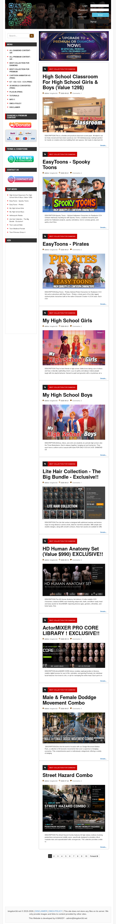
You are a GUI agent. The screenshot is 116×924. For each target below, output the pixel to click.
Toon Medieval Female (17, 228)
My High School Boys (16, 212)
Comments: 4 (77, 560)
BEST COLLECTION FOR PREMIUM (19, 70)
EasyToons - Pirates (16, 204)
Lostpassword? (82, 15)
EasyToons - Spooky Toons (19, 201)
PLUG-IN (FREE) (15, 91)
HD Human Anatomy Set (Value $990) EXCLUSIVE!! (73, 551)
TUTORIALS (14, 95)
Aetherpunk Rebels (16, 215)
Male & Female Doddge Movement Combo (69, 700)
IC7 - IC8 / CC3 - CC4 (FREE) (20, 81)
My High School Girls (16, 208)
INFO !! (12, 99)
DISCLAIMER (14, 107)
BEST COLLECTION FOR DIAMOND (19, 64)
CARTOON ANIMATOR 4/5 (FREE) (19, 76)
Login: (85, 5)
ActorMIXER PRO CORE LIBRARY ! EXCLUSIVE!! (71, 630)
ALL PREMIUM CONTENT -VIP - (20, 57)
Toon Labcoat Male (15, 225)
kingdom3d (53, 93)
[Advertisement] (21, 289)
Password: (83, 9)
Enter (100, 14)
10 (86, 856)
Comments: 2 (77, 173)
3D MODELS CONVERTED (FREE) (20, 86)
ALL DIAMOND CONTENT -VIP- (20, 51)
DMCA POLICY (15, 103)
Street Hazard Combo (68, 775)
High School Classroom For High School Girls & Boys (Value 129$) (20, 196)
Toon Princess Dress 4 (17, 232)
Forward (93, 856)
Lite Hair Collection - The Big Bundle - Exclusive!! (19, 220)
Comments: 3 (77, 639)
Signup (93, 21)
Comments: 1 (77, 93)
